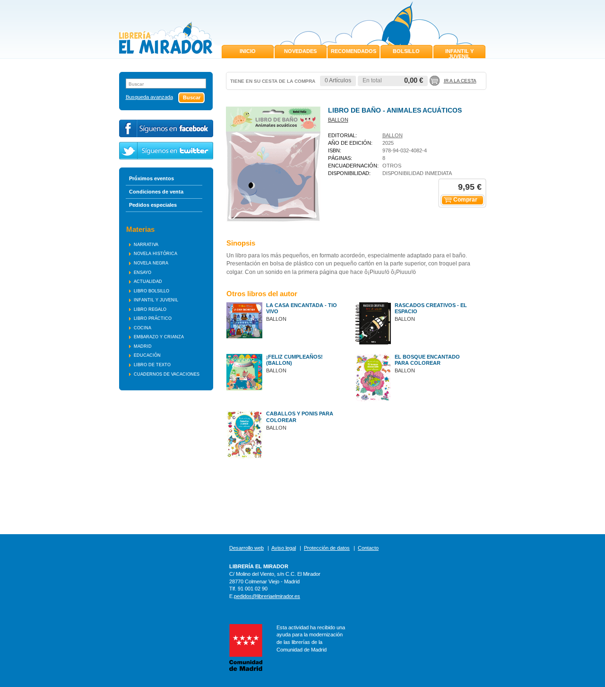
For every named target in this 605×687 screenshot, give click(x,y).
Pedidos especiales (153, 205)
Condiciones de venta (156, 191)
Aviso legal (283, 548)
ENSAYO (142, 272)
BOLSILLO (406, 51)
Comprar (465, 199)
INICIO (248, 51)
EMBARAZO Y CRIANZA (159, 337)
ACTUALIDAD (148, 281)
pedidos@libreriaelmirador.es (267, 596)
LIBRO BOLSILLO (151, 291)
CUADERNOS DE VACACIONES (166, 374)
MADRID (143, 346)
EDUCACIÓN (147, 355)
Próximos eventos (151, 178)
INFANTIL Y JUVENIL (459, 53)
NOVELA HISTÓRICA (155, 253)
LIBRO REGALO (150, 309)
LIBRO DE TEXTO (152, 364)
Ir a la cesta (460, 80)
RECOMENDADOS (353, 51)
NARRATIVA (146, 244)
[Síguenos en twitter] (166, 150)
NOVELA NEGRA (151, 263)
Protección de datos (327, 548)
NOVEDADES (300, 51)
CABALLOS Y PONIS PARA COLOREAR (299, 417)
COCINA (142, 328)
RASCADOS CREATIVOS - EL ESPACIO (431, 308)
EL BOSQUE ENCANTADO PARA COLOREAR (427, 360)
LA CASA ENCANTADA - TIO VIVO (301, 308)
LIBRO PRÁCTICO (153, 318)
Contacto (368, 548)
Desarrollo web (246, 548)
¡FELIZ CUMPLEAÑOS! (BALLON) (294, 360)
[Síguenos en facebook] (166, 128)
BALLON (338, 120)
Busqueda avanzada (149, 97)
